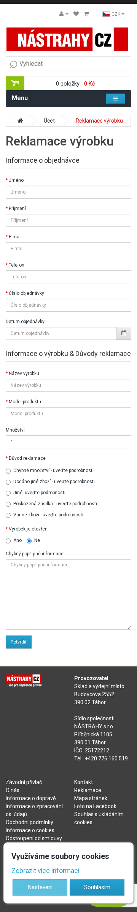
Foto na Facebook (95, 806)
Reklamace (87, 790)
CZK (116, 14)
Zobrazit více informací (45, 870)
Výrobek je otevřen (28, 529)
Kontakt (83, 782)
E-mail (15, 236)
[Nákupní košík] (86, 14)
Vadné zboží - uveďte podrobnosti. (48, 514)
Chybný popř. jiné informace (35, 553)
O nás (12, 790)
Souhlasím (97, 887)
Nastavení (40, 887)
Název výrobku (24, 373)
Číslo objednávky (26, 293)
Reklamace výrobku (99, 121)
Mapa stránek (90, 798)
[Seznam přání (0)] (76, 14)
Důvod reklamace (27, 458)
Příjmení (17, 208)
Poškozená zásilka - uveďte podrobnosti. (55, 503)
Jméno (16, 180)
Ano (17, 540)
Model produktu (25, 401)
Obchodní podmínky (29, 822)
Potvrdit (19, 642)
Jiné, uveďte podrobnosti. (40, 492)
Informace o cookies (30, 830)
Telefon (16, 265)
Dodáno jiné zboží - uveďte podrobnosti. (54, 481)
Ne (37, 540)
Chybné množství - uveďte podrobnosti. (54, 470)
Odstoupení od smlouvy (34, 838)
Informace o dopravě (31, 798)
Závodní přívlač (24, 782)
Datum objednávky (25, 321)
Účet (49, 121)
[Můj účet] (63, 14)
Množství (15, 430)
